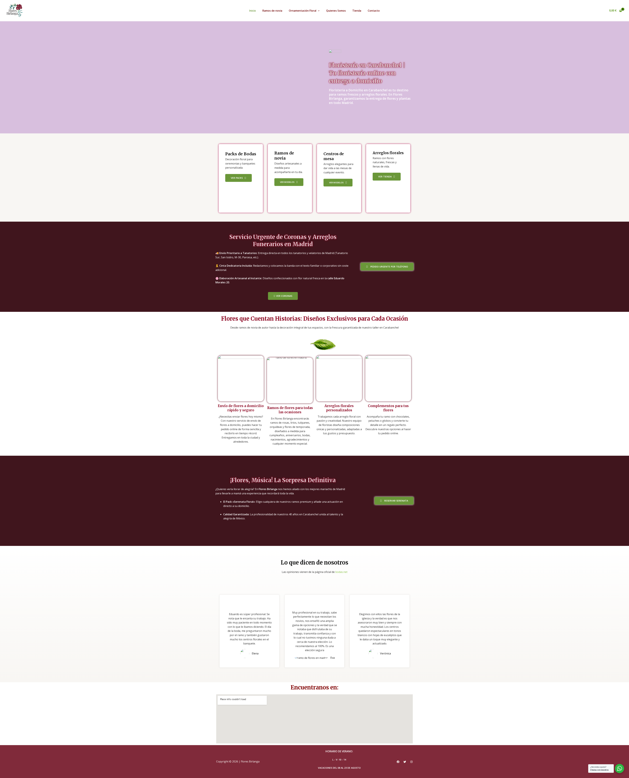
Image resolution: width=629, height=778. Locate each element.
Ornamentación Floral (302, 10)
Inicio (252, 10)
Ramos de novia (272, 10)
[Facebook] (398, 761)
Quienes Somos (336, 10)
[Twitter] (404, 761)
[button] (318, 10)
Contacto (374, 10)
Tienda (356, 10)
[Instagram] (411, 761)
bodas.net (341, 572)
